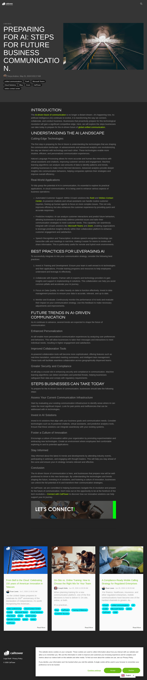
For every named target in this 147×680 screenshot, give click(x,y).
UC (133, 605)
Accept (112, 670)
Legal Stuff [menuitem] (7, 658)
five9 (92, 198)
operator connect (13, 619)
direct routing (30, 616)
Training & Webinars (79, 610)
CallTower (37, 85)
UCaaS (105, 605)
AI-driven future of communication (50, 115)
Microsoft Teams (39, 81)
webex (33, 619)
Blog (21, 85)
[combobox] (128, 675)
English (128, 675)
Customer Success (62, 614)
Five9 (27, 81)
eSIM (115, 612)
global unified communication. (92, 127)
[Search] (141, 4)
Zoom (28, 85)
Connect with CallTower (58, 494)
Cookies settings (94, 670)
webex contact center (12, 88)
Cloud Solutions (10, 85)
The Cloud (11, 616)
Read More (41, 627)
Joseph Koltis (63, 588)
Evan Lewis (14, 591)
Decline (131, 670)
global (25, 619)
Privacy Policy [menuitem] (17, 658)
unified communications (13, 81)
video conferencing (14, 609)
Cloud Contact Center (32, 609)
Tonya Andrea (13, 76)
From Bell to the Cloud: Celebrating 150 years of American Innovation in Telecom (24, 583)
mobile (9, 612)
